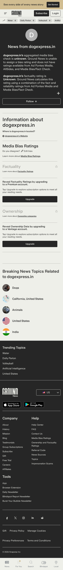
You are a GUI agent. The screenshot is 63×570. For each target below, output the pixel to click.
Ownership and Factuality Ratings (43, 444)
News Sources (38, 454)
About (5, 425)
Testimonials (8, 442)
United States (10, 373)
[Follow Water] (15, 20)
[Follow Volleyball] (49, 20)
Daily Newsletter (10, 492)
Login (55, 13)
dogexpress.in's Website (16, 136)
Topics (34, 459)
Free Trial (6, 460)
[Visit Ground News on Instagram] (23, 518)
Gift (4, 456)
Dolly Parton (25, 20)
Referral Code (38, 450)
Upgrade (30, 199)
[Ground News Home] (17, 14)
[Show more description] (31, 93)
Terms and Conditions (39, 540)
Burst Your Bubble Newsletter (16, 501)
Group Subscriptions (12, 447)
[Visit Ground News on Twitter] (15, 518)
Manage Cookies (37, 530)
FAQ (33, 429)
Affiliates (6, 469)
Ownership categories (27, 216)
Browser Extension (11, 487)
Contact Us (36, 433)
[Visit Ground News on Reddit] (42, 518)
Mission (6, 433)
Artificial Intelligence (13, 368)
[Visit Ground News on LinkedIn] (32, 518)
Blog (4, 438)
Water (10, 20)
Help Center (37, 425)
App (4, 483)
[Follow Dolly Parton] (33, 20)
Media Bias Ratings (30, 156)
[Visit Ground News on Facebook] (6, 518)
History (5, 429)
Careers (6, 465)
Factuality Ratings (25, 171)
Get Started (53, 5)
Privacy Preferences (13, 540)
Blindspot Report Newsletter (16, 496)
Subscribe (41, 13)
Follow (30, 101)
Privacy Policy (17, 530)
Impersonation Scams (42, 463)
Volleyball (43, 20)
